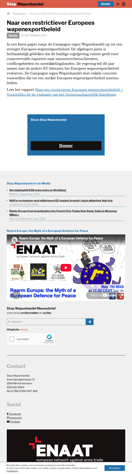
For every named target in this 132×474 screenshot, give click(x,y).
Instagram (15, 417)
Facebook (14, 413)
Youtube (15, 421)
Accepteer (114, 468)
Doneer (105, 3)
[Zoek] (118, 4)
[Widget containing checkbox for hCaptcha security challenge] (31, 339)
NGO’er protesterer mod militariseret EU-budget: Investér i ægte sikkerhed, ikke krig (61, 200)
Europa (13, 35)
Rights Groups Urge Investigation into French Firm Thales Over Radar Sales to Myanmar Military (63, 213)
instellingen (12, 471)
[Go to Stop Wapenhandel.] (8, 13)
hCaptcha (17, 329)
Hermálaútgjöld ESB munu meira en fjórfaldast (37, 190)
